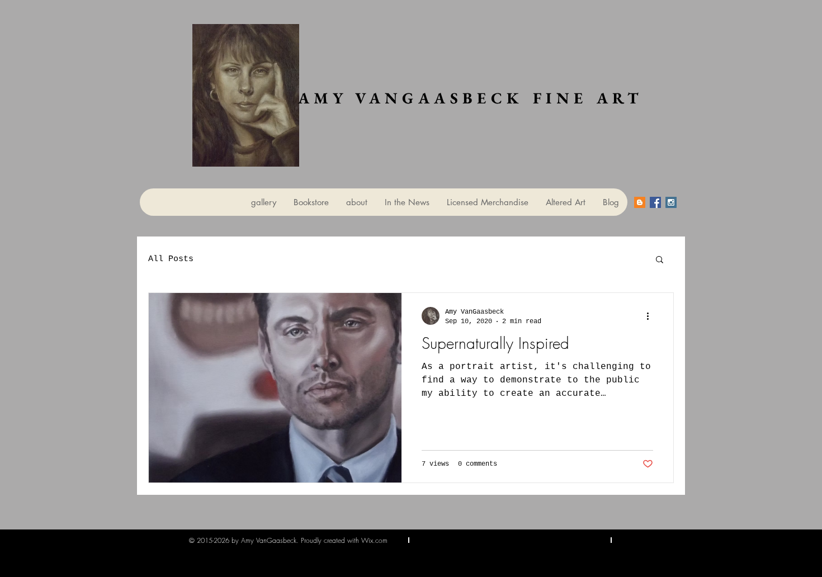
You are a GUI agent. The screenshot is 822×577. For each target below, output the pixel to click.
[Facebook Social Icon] (655, 202)
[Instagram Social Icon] (671, 202)
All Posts (170, 259)
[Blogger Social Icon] (639, 202)
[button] (659, 260)
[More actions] (651, 316)
